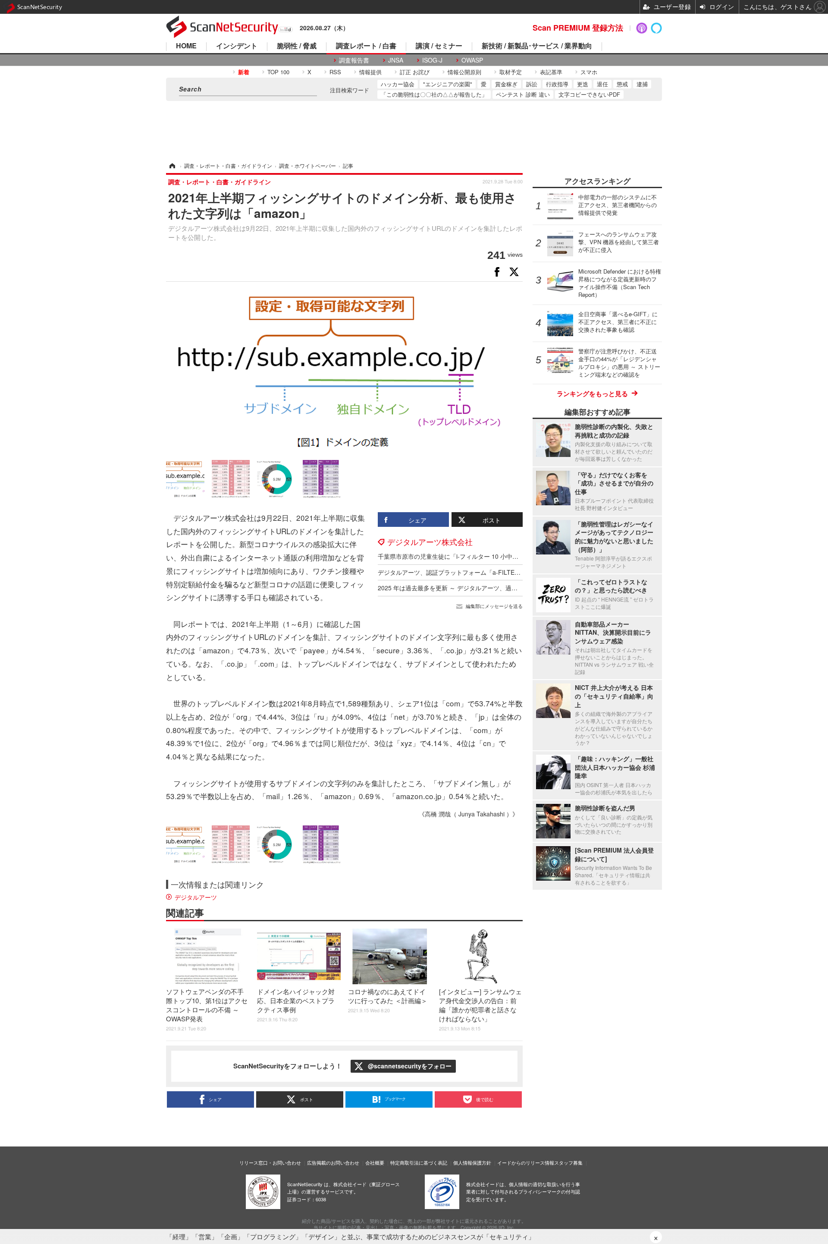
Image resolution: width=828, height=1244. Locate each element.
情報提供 (370, 72)
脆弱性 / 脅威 (297, 46)
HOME (186, 46)
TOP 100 (278, 72)
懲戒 (622, 84)
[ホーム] (171, 165)
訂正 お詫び (415, 72)
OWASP (472, 60)
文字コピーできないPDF (589, 94)
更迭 (582, 84)
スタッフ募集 (568, 1162)
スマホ (588, 72)
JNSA (395, 60)
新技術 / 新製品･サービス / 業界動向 (537, 46)
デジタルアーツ (196, 897)
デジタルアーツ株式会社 (430, 541)
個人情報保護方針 (472, 1162)
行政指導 (557, 84)
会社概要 (374, 1162)
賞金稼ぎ (506, 84)
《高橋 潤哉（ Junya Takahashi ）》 (468, 813)
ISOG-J (432, 60)
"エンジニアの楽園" (447, 84)
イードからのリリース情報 (525, 1162)
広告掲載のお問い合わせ (333, 1162)
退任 (602, 84)
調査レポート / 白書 (366, 46)
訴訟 (531, 84)
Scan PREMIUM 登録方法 (578, 27)
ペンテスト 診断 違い (523, 94)
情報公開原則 (464, 72)
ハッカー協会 (397, 84)
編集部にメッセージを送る (494, 606)
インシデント (236, 46)
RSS (335, 72)
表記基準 (551, 72)
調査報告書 (354, 60)
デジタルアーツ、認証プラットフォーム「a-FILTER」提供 (457, 572)
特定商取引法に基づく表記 (418, 1162)
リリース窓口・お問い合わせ (270, 1162)
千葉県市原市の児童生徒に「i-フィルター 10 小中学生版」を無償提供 (472, 556)
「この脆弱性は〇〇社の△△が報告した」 (434, 94)
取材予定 (510, 72)
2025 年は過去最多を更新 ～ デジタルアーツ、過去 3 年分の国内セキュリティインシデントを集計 (511, 587)
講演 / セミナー (439, 46)
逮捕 (642, 84)
